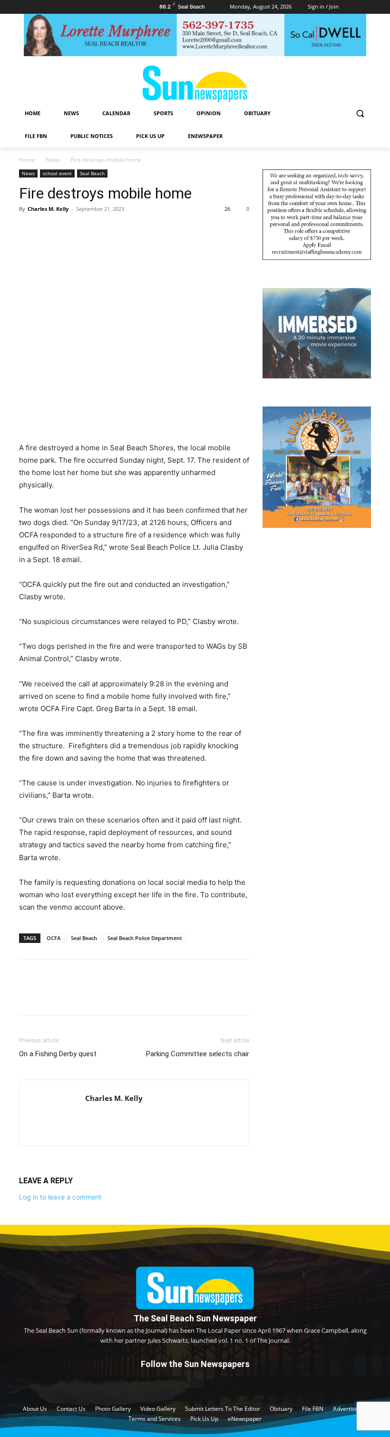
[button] (360, 113)
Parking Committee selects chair (197, 1054)
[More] (117, 230)
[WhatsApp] (94, 230)
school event (57, 173)
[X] (50, 230)
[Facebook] (28, 230)
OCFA (53, 937)
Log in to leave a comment (60, 1197)
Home (27, 160)
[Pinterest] (72, 230)
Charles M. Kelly (48, 208)
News (53, 160)
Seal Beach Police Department (144, 937)
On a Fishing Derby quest (58, 1054)
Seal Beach (92, 173)
